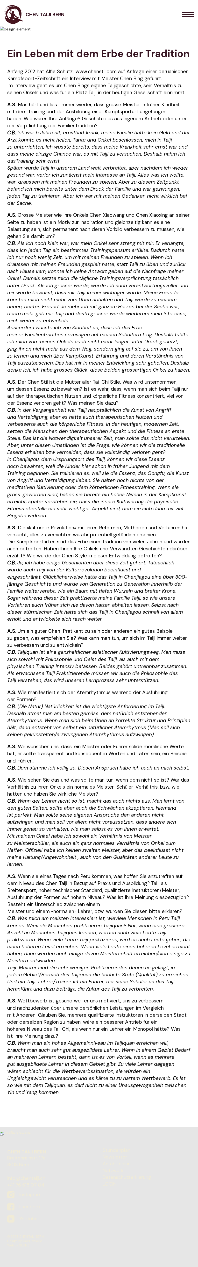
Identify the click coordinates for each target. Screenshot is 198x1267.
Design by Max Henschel (25, 1241)
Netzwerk (113, 1170)
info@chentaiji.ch (26, 1178)
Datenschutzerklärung (127, 1177)
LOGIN (109, 1184)
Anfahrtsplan (117, 1163)
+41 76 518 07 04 (25, 1185)
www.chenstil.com (96, 71)
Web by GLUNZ (18, 1245)
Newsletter (115, 1157)
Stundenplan (116, 1150)
